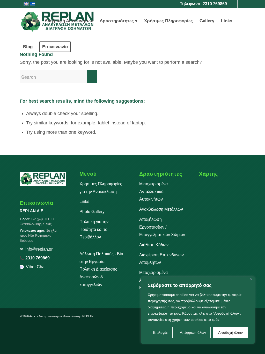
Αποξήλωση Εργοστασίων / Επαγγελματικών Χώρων (162, 227)
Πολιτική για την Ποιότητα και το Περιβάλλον (93, 229)
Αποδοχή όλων (230, 332)
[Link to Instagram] (241, 4)
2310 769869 (215, 4)
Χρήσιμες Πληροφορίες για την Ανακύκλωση (100, 188)
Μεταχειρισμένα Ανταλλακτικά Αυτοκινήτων (153, 191)
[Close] (251, 279)
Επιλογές (160, 332)
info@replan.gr (39, 249)
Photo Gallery (92, 211)
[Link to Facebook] (233, 4)
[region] (198, 310)
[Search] (79, 47)
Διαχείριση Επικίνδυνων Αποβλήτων (161, 259)
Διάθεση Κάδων (153, 245)
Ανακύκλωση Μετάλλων (161, 209)
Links (84, 201)
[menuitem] (30, 21)
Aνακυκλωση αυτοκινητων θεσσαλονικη (54, 316)
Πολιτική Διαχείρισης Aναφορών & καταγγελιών (98, 277)
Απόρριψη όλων (193, 332)
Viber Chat (36, 267)
